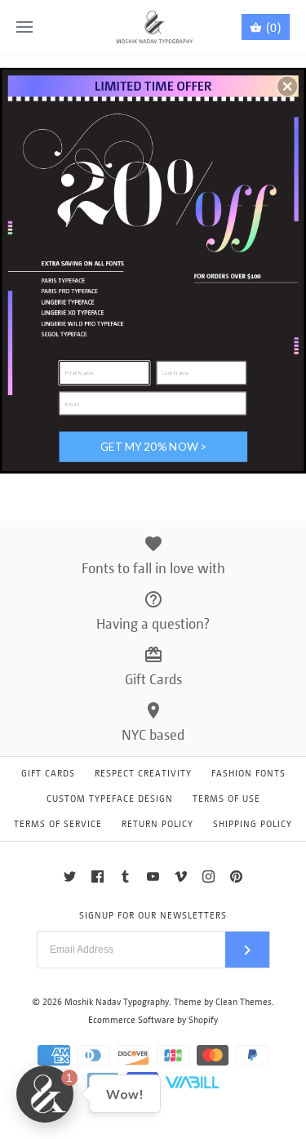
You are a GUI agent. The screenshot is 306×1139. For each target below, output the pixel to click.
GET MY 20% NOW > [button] (153, 445)
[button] (287, 86)
